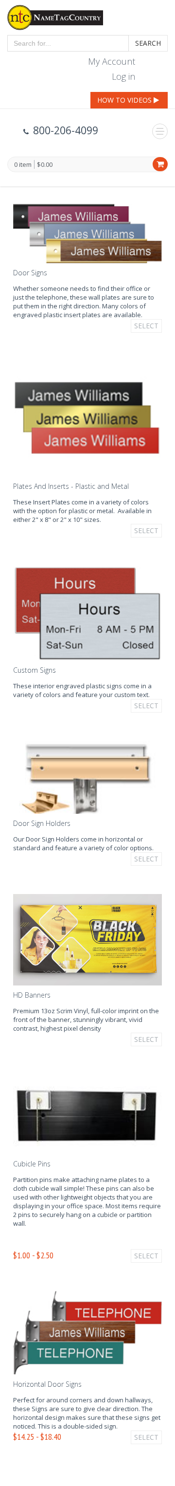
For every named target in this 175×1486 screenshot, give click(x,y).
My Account (111, 61)
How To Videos (125, 100)
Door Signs (30, 272)
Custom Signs (34, 670)
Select (146, 325)
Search (148, 43)
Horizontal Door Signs (47, 1384)
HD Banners (32, 995)
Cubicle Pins (32, 1163)
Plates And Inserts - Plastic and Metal (71, 486)
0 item (23, 165)
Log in (123, 76)
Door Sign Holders (41, 823)
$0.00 (44, 164)
